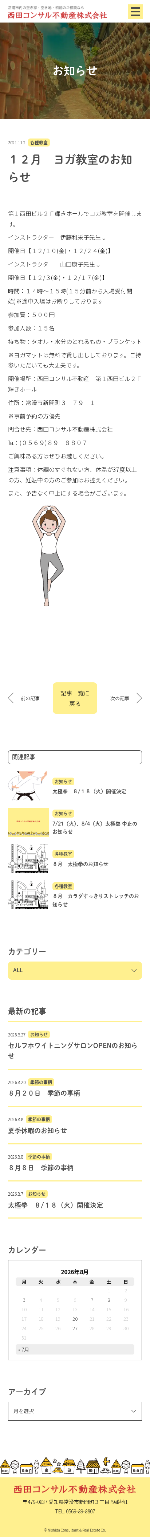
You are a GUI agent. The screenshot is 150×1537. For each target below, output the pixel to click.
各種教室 (39, 142)
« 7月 (23, 1349)
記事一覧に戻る (75, 698)
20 (75, 1318)
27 (75, 1328)
